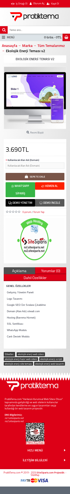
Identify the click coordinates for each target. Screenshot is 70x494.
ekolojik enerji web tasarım (49, 364)
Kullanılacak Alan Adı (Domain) (23, 160)
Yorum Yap (38, 212)
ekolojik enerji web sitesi (31, 354)
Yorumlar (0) (50, 271)
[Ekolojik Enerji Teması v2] (35, 98)
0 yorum (26, 212)
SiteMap (35, 475)
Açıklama (19, 271)
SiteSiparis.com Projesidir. (51, 472)
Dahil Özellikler (35, 278)
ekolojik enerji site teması (18, 364)
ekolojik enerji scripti (51, 359)
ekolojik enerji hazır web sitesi (21, 359)
